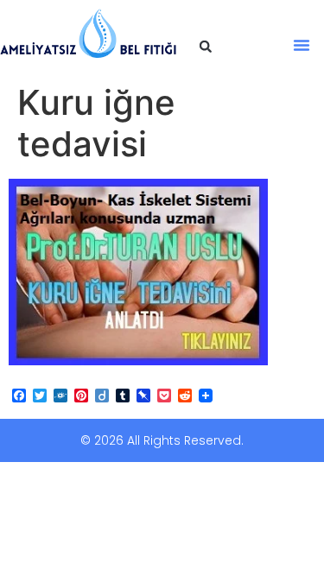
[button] (205, 46)
